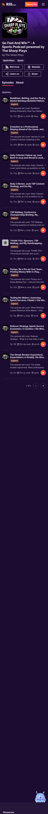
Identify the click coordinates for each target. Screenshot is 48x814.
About (20, 82)
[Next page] (43, 385)
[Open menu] (43, 4)
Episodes (8, 82)
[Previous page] (35, 385)
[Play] (43, 116)
